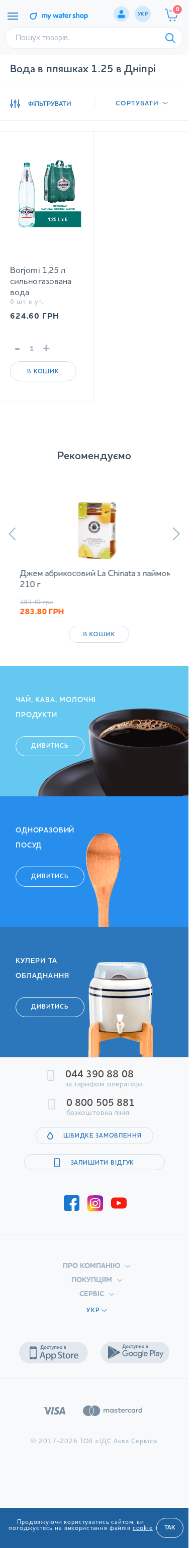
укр (143, 14)
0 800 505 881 (100, 1103)
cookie (143, 1528)
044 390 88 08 (99, 1075)
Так (169, 1528)
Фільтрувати (49, 104)
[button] (12, 533)
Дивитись (50, 746)
